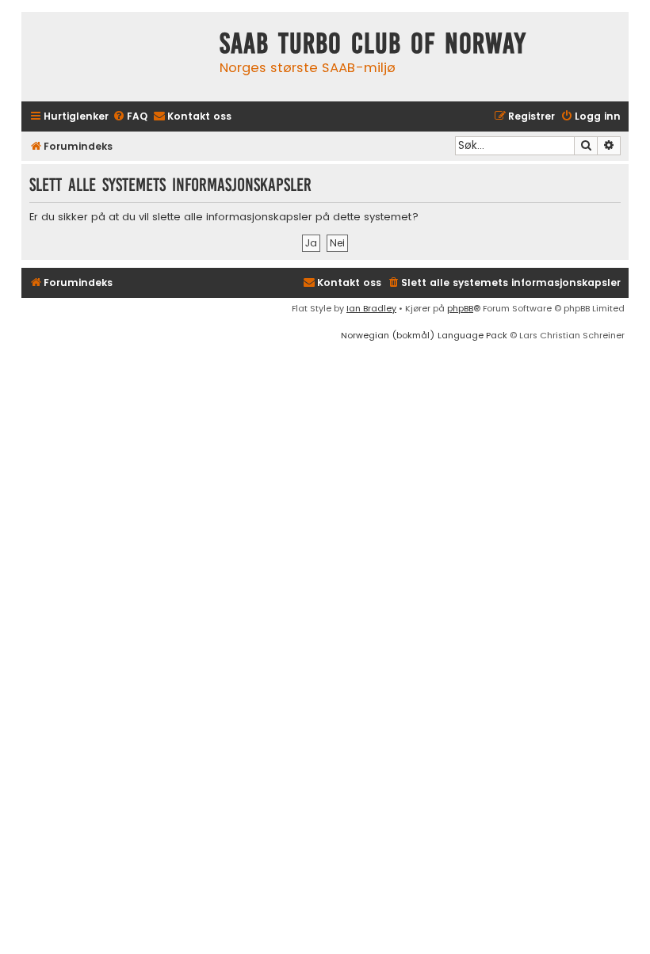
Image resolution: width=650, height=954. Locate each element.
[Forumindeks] (116, 56)
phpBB (460, 308)
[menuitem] (130, 117)
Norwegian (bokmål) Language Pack (424, 335)
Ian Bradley (371, 308)
